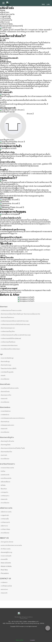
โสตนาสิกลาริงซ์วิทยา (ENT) (8, 368)
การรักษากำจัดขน (6, 24)
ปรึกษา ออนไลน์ (19, 640)
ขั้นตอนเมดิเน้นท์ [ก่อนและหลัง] (11, 26)
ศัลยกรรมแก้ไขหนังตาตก (7, 317)
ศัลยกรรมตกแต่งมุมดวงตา (8, 328)
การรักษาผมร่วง (5, 496)
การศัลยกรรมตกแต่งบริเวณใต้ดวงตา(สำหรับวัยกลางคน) (15, 335)
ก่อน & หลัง (4, 455)
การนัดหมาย (4, 582)
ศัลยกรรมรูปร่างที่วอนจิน (7, 441)
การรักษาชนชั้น (5, 18)
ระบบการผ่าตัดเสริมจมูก (7, 358)
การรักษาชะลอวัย (6, 20)
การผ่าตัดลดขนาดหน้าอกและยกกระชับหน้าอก (13, 418)
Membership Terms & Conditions (24, 617)
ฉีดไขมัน (3, 485)
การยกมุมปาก (4, 492)
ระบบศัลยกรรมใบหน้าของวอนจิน (10, 388)
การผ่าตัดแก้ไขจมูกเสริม (7, 372)
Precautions (5, 573)
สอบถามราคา (4, 589)
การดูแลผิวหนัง (5, 16)
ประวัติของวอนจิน (5, 549)
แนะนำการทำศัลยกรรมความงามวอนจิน (11, 545)
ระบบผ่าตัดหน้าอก (6, 411)
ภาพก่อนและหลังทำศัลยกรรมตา (9, 345)
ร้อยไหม (3, 471)
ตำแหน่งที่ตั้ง (4, 559)
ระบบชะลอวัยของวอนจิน (7, 468)
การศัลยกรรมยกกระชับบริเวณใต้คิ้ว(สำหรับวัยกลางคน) (15, 324)
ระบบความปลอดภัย (6, 556)
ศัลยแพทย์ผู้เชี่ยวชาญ (6, 552)
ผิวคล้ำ (11, 30)
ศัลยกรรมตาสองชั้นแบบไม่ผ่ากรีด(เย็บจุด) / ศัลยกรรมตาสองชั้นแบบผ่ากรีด (20, 314)
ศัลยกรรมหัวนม (5, 421)
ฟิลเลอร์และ (4, 489)
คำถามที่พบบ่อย (5, 379)
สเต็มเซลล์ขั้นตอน (5, 482)
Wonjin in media (6, 566)
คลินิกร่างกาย (5, 22)
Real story (4, 570)
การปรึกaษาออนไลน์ (6, 586)
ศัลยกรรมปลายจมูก (6, 365)
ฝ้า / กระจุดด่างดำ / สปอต (34, 30)
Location (32, 640)
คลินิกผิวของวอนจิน (7, 14)
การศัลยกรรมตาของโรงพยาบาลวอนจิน (11, 310)
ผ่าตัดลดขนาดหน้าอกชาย (7, 425)
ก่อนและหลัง (4, 398)
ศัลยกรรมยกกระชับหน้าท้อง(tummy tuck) (13, 448)
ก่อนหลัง (3, 375)
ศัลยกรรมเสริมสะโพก (6, 452)
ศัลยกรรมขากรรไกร (6, 395)
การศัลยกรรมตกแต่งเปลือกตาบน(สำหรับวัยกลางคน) (14, 321)
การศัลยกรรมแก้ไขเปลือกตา (8, 342)
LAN (48, 4)
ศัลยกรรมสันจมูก (5, 361)
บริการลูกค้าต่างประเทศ (7, 542)
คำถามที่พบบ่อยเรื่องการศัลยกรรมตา (10, 349)
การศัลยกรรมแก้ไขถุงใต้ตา (8, 331)
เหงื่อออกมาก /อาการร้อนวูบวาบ (18, 32)
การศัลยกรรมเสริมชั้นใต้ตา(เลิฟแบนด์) (11, 338)
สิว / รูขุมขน (4, 30)
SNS (43, 4)
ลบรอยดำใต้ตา (19, 30)
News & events (6, 563)
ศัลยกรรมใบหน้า (5, 391)
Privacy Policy (23, 618)
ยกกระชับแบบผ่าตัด (6, 478)
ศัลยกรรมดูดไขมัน (5, 445)
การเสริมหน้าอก (5, 414)
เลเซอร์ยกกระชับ (5, 475)
